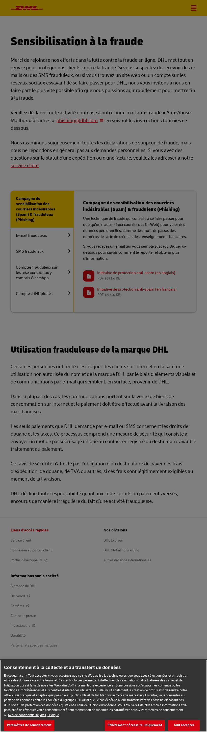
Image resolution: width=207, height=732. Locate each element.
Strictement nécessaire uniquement (135, 725)
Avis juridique (49, 715)
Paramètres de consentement (29, 725)
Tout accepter (184, 725)
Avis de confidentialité (23, 715)
